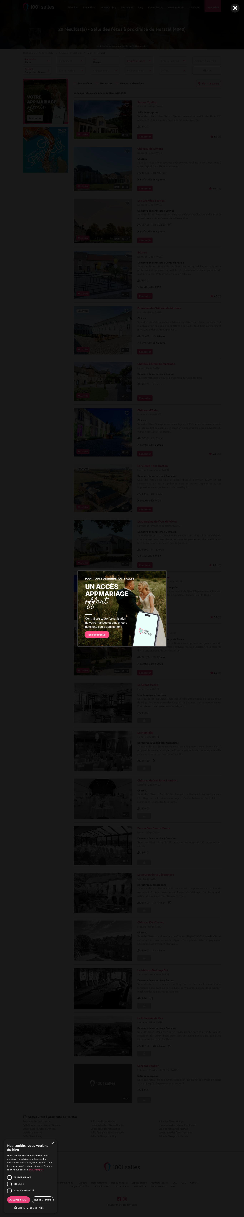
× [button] (53, 1143)
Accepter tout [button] (18, 1199)
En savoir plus (36, 1169)
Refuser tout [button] (42, 1199)
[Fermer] (235, 8)
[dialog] (30, 1176)
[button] (30, 1208)
